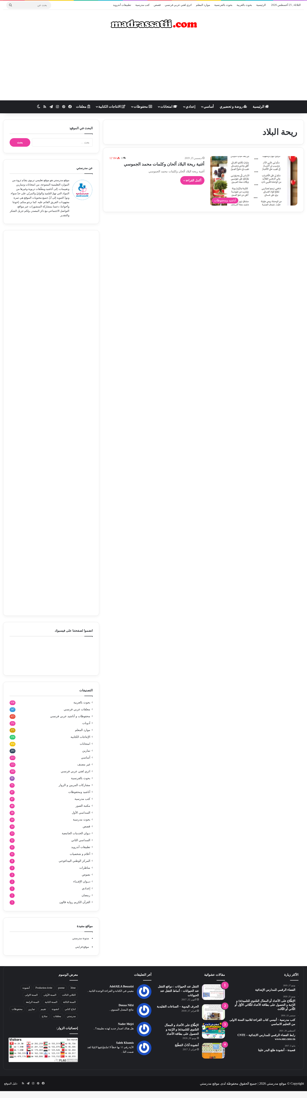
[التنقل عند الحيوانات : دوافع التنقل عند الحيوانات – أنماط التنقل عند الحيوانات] (213, 992)
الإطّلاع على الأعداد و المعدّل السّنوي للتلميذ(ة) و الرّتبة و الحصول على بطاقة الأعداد (182, 1029)
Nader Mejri (126, 1024)
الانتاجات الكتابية (110, 106)
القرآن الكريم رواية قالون (74, 902)
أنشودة (26, 987)
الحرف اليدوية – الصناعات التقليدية (178, 1006)
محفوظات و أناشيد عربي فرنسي (70, 716)
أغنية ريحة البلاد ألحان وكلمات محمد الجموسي (164, 164)
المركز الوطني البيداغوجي (74, 860)
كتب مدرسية (142, 4)
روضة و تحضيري (232, 106)
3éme (73, 987)
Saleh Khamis (125, 1042)
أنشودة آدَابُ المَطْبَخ (187, 1045)
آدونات (86, 723)
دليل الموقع (10, 1083)
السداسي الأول (81, 812)
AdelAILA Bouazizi (121, 986)
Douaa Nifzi (126, 1005)
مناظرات (84, 867)
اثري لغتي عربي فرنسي (178, 4)
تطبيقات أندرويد (122, 4)
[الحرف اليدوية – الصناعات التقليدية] (213, 1012)
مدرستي (71, 1016)
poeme (61, 987)
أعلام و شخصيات (80, 854)
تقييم (43, 1009)
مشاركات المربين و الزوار (74, 785)
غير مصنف (83, 764)
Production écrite (44, 987)
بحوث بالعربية (244, 4)
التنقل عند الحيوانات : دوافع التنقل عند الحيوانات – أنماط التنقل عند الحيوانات (178, 991)
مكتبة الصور (83, 805)
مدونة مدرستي (80, 938)
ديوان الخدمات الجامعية (76, 833)
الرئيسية (261, 4)
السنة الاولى (31, 994)
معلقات (81, 106)
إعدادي (190, 106)
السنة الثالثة (69, 1002)
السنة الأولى (49, 994)
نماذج (44, 1016)
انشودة (55, 1009)
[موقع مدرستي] (153, 23)
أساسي (209, 106)
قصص (157, 4)
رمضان (86, 895)
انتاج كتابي (70, 1009)
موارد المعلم (203, 4)
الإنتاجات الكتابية (80, 736)
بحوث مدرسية (81, 819)
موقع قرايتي (82, 946)
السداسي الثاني (80, 840)
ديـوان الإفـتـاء (81, 881)
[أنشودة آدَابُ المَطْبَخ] (213, 1051)
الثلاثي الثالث (69, 994)
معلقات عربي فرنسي (77, 709)
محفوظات (141, 106)
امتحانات (166, 106)
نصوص (86, 874)
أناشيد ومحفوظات (79, 792)
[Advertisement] (153, 67)
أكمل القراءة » (192, 180)
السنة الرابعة (32, 1002)
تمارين (86, 750)
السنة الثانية (51, 1002)
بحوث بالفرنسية (223, 4)
